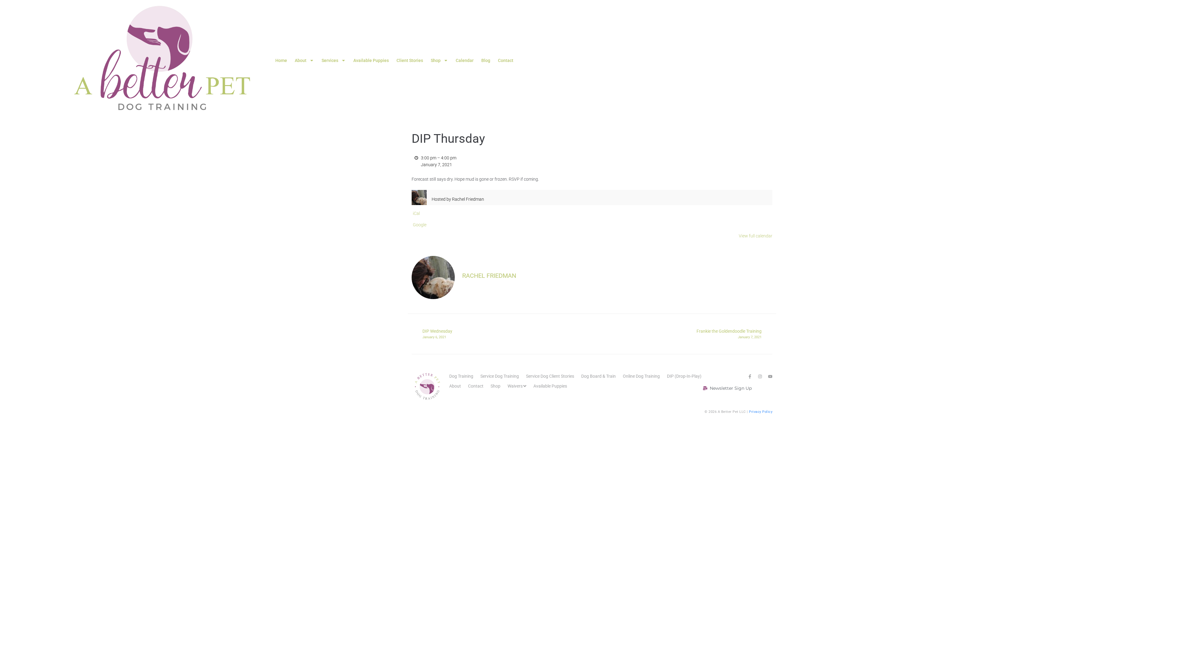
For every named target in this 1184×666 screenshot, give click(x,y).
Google (419, 224)
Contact (505, 60)
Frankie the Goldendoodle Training (729, 334)
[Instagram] (760, 376)
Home (281, 60)
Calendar (465, 60)
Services (330, 60)
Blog (485, 60)
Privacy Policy (760, 412)
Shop (436, 60)
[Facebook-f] (750, 376)
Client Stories (410, 60)
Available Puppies (371, 60)
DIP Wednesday (437, 334)
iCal (416, 213)
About (300, 60)
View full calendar (755, 235)
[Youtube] (770, 376)
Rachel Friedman (489, 275)
